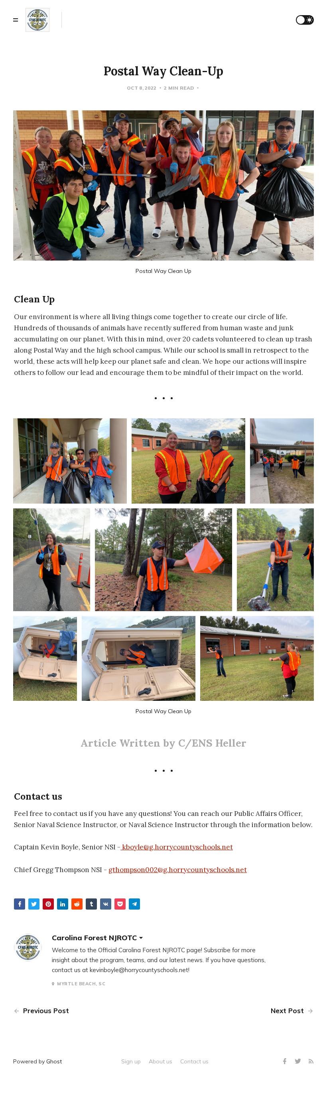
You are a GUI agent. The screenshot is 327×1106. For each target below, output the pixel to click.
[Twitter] (298, 1061)
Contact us (194, 1061)
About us (160, 1061)
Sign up (131, 1061)
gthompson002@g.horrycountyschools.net (177, 869)
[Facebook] (285, 1061)
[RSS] (311, 1061)
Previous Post (45, 1010)
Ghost (54, 1061)
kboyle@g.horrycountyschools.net (177, 847)
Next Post (288, 1010)
